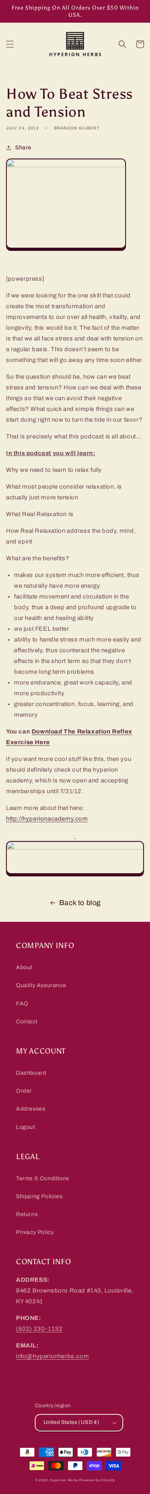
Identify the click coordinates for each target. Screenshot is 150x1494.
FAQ (22, 1004)
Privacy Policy (35, 1232)
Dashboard (31, 1073)
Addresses (30, 1109)
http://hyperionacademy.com (47, 818)
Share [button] (23, 148)
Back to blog (80, 903)
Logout (25, 1127)
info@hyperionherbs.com (52, 1356)
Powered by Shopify (97, 1480)
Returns (27, 1214)
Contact (26, 1022)
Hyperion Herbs (64, 1480)
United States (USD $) (71, 1422)
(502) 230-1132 (39, 1329)
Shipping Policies (39, 1196)
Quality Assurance (41, 985)
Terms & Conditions (42, 1178)
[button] (10, 44)
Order (24, 1091)
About (24, 967)
